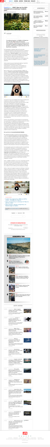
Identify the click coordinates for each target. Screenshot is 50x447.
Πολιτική (12, 2)
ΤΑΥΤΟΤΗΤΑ (10, 437)
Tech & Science (29, 2)
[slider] (12, 96)
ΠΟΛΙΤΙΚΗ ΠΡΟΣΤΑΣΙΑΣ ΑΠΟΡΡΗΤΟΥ (20, 229)
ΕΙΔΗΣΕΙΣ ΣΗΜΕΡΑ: (8, 197)
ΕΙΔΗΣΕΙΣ (8, 4)
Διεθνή (9, 2)
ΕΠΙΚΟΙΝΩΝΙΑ (16, 437)
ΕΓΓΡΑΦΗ (25, 227)
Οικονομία (16, 2)
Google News (17, 208)
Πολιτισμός (20, 2)
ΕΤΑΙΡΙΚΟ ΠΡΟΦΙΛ (33, 437)
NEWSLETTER (21, 437)
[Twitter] (28, 28)
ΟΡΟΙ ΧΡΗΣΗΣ (13, 229)
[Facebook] (26, 28)
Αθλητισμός (34, 2)
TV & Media (24, 2)
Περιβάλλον (38, 2)
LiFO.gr (12, 208)
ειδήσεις (6, 209)
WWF (14, 41)
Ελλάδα (6, 2)
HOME (5, 4)
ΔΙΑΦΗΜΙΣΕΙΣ (27, 437)
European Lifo (43, 2)
